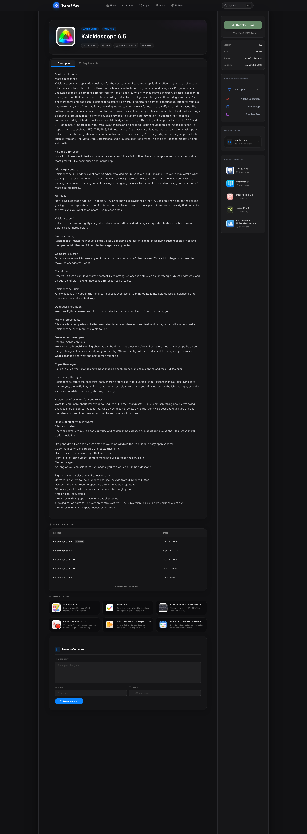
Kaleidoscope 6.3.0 (64, 559)
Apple (146, 5)
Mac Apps (240, 89)
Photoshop (254, 106)
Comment (64, 659)
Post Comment (71, 701)
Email (136, 687)
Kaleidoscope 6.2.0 (64, 568)
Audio (162, 5)
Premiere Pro (252, 114)
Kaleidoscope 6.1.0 (63, 577)
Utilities (179, 5)
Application (90, 29)
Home (113, 5)
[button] (257, 89)
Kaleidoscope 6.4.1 (63, 550)
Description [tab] (64, 63)
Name (62, 687)
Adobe (129, 5)
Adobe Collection (250, 98)
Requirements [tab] (90, 63)
